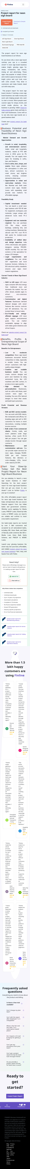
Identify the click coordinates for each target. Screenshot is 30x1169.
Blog (7, 1144)
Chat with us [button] (15, 580)
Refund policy (11, 1154)
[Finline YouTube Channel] (24, 1105)
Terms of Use (11, 1149)
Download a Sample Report (19, 22)
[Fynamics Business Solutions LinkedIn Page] (22, 1105)
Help (7, 1146)
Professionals (7, 1160)
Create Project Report (6, 22)
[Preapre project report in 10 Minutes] (9, 4)
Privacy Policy (11, 1145)
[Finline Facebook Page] (20, 1105)
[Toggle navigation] (23, 4)
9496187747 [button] (14, 576)
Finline (22, 490)
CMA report (7, 1157)
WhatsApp (7, 1106)
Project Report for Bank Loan (7, 1151)
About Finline (7, 1163)
